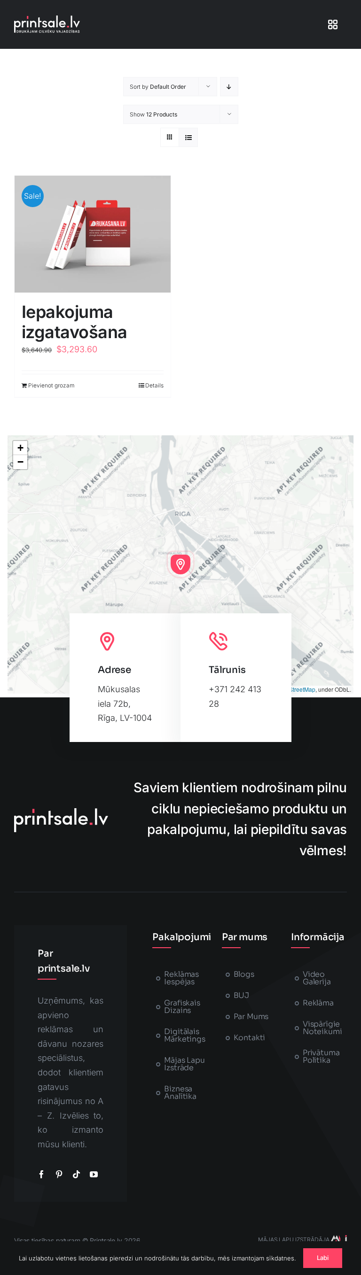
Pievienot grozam (51, 385)
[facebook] (42, 1174)
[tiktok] (76, 1174)
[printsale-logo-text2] (47, 19)
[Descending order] (229, 86)
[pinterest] (59, 1174)
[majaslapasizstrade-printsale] (338, 1239)
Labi (323, 1257)
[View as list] (188, 137)
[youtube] (94, 1174)
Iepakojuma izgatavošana (74, 321)
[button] (180, 564)
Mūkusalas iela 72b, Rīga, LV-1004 (125, 703)
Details (154, 385)
